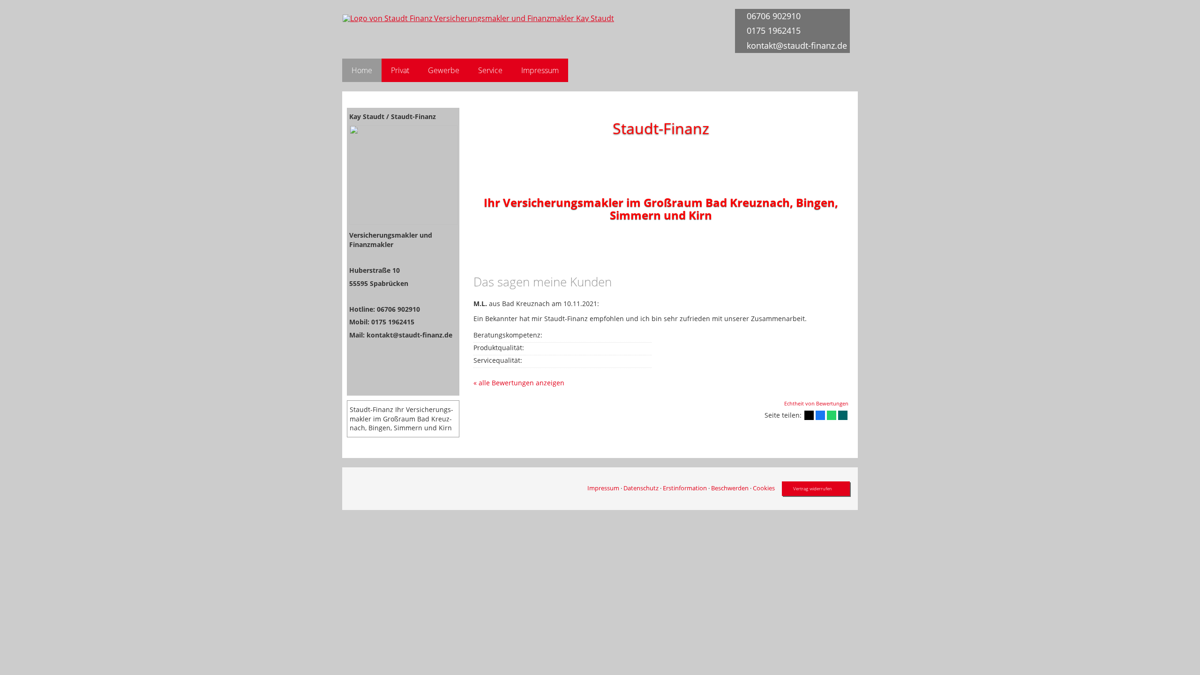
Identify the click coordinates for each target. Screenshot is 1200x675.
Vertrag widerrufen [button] (812, 488)
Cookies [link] (764, 488)
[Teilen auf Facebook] (820, 415)
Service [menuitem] (490, 70)
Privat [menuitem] (400, 70)
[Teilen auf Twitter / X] (809, 415)
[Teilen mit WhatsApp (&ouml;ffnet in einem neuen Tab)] (831, 415)
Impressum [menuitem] (540, 70)
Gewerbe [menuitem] (443, 70)
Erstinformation (685, 488)
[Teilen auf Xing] (843, 415)
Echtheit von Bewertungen (816, 403)
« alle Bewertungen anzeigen (518, 382)
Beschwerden (730, 488)
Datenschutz (641, 488)
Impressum (603, 488)
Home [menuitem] (362, 70)
